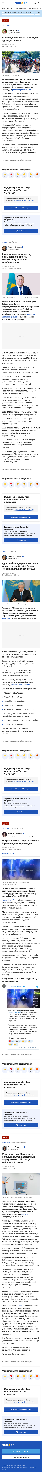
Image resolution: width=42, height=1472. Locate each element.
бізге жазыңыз (26, 160)
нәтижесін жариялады (21, 685)
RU (35, 3)
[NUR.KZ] (21, 3)
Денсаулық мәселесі (19, 1142)
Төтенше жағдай (33, 8)
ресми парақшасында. (22, 90)
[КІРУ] (39, 3)
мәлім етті (25, 1214)
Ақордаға (6, 618)
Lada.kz (21, 1306)
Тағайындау (13, 242)
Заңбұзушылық (21, 8)
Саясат (4, 242)
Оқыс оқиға (7, 8)
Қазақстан (12, 551)
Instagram (22, 231)
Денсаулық (6, 1142)
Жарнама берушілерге (21, 1457)
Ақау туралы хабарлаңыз (21, 1451)
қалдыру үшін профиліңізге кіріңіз (23, 200)
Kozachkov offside (9, 900)
